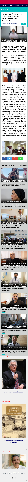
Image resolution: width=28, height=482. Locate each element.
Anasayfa (3, 5)
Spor (22, 5)
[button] (12, 396)
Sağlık (23, 23)
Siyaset (10, 5)
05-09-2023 (5, 25)
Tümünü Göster (23, 165)
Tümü (26, 399)
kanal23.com (6, 23)
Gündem (17, 5)
